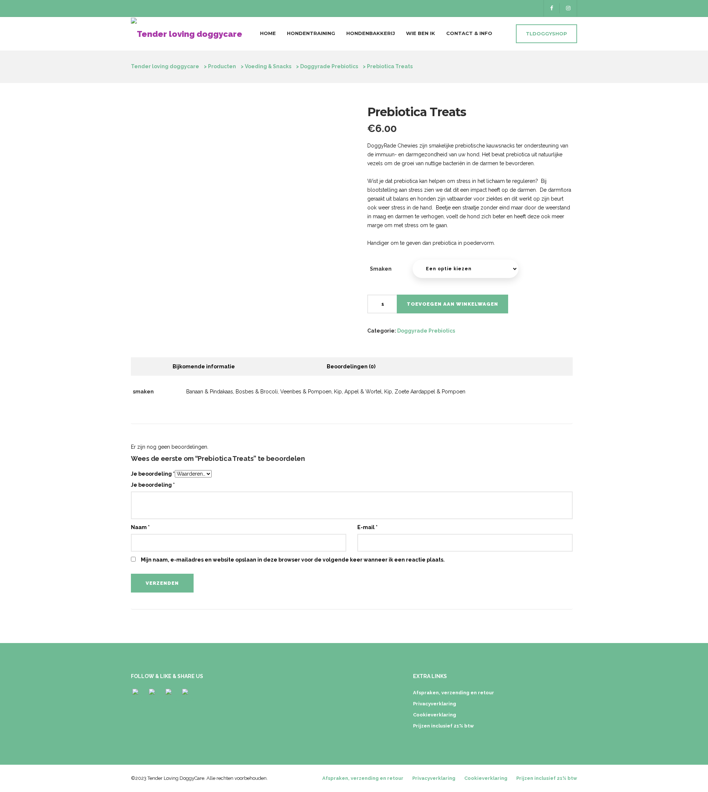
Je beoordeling (153, 474)
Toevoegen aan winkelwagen (452, 304)
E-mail (367, 527)
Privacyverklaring (434, 703)
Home (268, 33)
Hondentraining (311, 33)
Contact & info (469, 33)
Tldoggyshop (546, 34)
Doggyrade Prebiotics (426, 331)
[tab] (204, 366)
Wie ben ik (420, 33)
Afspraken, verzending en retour (453, 692)
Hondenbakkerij (370, 33)
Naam (140, 527)
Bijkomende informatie (204, 366)
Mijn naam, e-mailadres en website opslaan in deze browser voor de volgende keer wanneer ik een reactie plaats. (293, 560)
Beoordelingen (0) (351, 366)
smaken (381, 269)
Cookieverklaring (434, 715)
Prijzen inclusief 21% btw (443, 726)
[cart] (504, 34)
